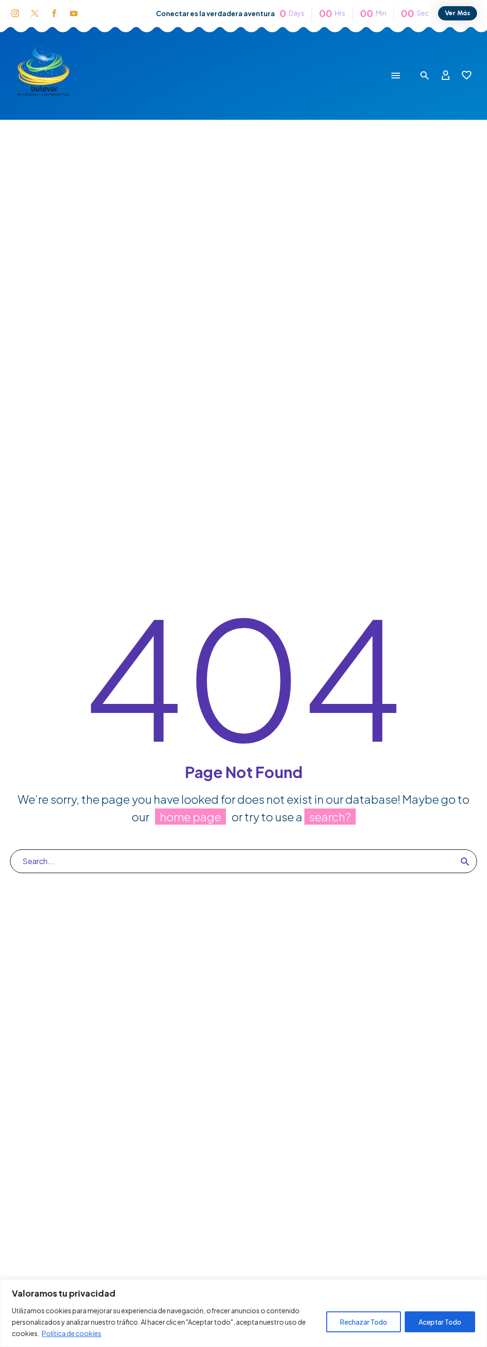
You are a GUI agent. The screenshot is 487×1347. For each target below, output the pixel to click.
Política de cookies (71, 1333)
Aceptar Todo (440, 1322)
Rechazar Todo (363, 1322)
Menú (395, 75)
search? (330, 816)
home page (190, 816)
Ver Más (457, 13)
